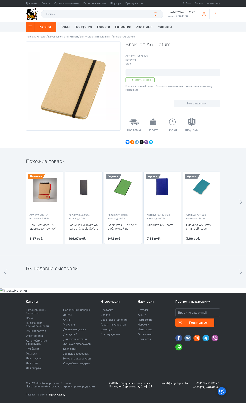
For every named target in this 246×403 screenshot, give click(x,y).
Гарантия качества (94, 3)
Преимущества (134, 3)
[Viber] (146, 142)
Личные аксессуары (76, 353)
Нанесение (145, 329)
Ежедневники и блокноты (36, 311)
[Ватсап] (178, 347)
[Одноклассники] (132, 142)
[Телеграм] (205, 338)
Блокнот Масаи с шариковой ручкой (43, 226)
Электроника (34, 335)
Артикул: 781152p (196, 215)
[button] (241, 202)
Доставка (31, 3)
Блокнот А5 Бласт (160, 225)
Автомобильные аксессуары (36, 342)
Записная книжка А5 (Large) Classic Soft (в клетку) (83, 226)
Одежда (31, 353)
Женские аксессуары (77, 344)
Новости (143, 324)
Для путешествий (75, 339)
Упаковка (69, 324)
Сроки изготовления (66, 3)
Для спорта (33, 368)
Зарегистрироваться (207, 3)
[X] (142, 142)
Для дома (32, 363)
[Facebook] (178, 338)
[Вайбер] (215, 338)
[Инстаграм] (196, 338)
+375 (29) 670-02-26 (181, 12)
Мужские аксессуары (77, 358)
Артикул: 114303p (118, 215)
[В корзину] (215, 14)
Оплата (46, 3)
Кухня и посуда (36, 331)
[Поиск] (156, 14)
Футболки (32, 348)
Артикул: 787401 (38, 215)
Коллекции (70, 348)
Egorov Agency (57, 394)
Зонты (67, 314)
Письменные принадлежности (37, 324)
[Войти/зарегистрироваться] (204, 14)
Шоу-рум (115, 3)
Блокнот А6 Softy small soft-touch (198, 226)
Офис (29, 318)
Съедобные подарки (76, 363)
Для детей (70, 334)
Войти (187, 3)
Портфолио (145, 319)
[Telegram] (137, 142)
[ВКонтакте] (128, 142)
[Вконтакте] (187, 338)
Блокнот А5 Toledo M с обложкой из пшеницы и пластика (123, 226)
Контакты (144, 339)
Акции (142, 314)
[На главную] (32, 14)
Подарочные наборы (76, 310)
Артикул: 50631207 (80, 215)
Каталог (143, 310)
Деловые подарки (74, 329)
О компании (145, 334)
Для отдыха (34, 358)
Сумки (67, 319)
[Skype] (151, 142)
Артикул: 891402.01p (158, 215)
